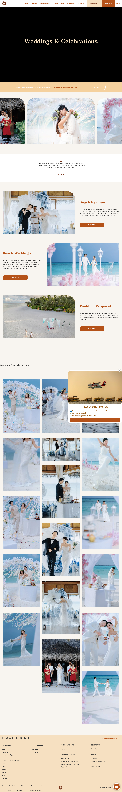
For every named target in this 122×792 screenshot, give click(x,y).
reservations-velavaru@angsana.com (65, 87)
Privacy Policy (21, 790)
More (80, 3)
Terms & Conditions (8, 790)
